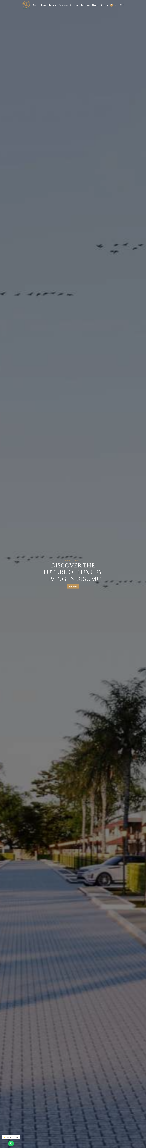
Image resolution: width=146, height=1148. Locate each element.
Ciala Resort (86, 5)
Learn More (73, 586)
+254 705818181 (119, 5)
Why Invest (74, 5)
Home (36, 5)
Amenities (64, 5)
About (44, 5)
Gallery (96, 5)
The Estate (53, 5)
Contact (105, 5)
